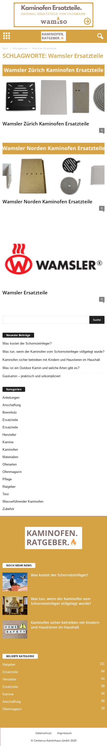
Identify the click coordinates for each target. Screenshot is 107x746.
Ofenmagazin (12, 472)
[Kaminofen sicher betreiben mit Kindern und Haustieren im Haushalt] (14, 629)
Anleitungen (10, 397)
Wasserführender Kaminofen (22, 501)
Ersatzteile (10, 420)
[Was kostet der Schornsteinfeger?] (14, 582)
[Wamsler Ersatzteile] (53, 254)
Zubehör (8, 509)
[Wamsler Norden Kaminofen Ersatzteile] (53, 170)
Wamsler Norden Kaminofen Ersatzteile (47, 201)
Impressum (64, 733)
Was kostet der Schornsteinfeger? (27, 343)
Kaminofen (10, 449)
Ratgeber (8, 487)
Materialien (10, 457)
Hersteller (9, 435)
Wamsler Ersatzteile (25, 292)
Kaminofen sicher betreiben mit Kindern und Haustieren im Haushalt (51, 360)
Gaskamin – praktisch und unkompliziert (31, 376)
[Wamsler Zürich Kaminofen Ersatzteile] (53, 92)
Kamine (7, 442)
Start (5, 48)
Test (5, 494)
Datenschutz (44, 733)
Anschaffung (11, 405)
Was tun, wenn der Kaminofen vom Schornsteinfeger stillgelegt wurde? (53, 351)
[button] (99, 36)
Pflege (7, 479)
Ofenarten (9, 464)
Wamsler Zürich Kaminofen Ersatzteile (45, 123)
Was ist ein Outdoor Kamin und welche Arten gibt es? (40, 368)
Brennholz (9, 412)
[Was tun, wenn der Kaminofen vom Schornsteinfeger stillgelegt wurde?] (14, 605)
